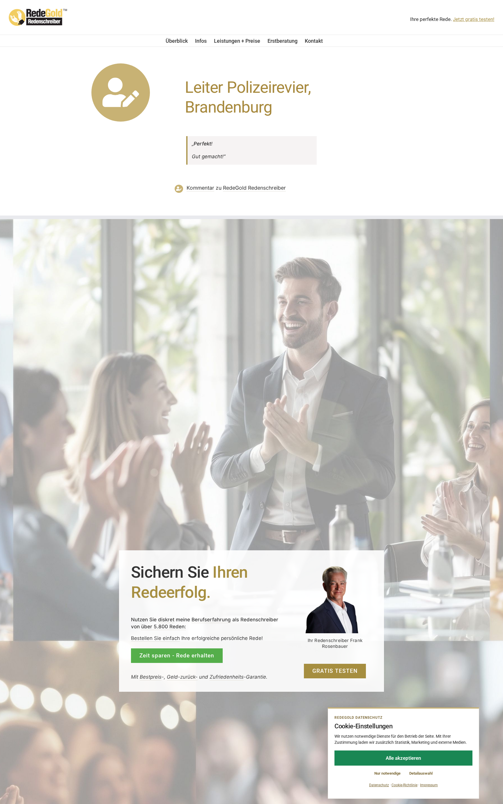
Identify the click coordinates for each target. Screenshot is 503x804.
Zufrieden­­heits (227, 677)
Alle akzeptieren (403, 758)
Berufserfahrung (211, 619)
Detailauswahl (421, 773)
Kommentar (200, 188)
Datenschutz (379, 785)
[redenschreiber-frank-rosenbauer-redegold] (335, 567)
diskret (166, 619)
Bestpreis (151, 677)
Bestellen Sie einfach (155, 638)
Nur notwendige (387, 773)
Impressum (429, 785)
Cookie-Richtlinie (404, 785)
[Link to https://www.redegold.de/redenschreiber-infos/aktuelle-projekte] (120, 92)
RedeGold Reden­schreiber (254, 188)
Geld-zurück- (182, 677)
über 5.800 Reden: (163, 626)
